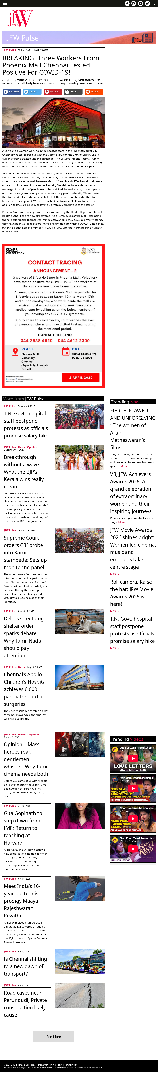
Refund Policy (71, 1065)
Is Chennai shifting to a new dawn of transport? (25, 966)
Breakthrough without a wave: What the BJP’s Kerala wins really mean (24, 472)
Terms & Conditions (26, 1065)
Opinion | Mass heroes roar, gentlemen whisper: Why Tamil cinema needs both (26, 759)
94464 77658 (10, 231)
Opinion (32, 447)
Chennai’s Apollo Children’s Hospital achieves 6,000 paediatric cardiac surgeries (25, 689)
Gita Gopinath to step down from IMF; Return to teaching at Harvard (23, 828)
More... (125, 466)
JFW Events (29, 10)
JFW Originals (49, 10)
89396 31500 (53, 227)
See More (53, 1036)
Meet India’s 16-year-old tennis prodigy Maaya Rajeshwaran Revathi (22, 901)
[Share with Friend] (73, 92)
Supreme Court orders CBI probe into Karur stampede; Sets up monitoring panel (25, 552)
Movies (84, 10)
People (98, 10)
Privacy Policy (56, 1065)
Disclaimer (43, 1065)
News (21, 447)
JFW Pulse (68, 10)
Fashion (12, 10)
